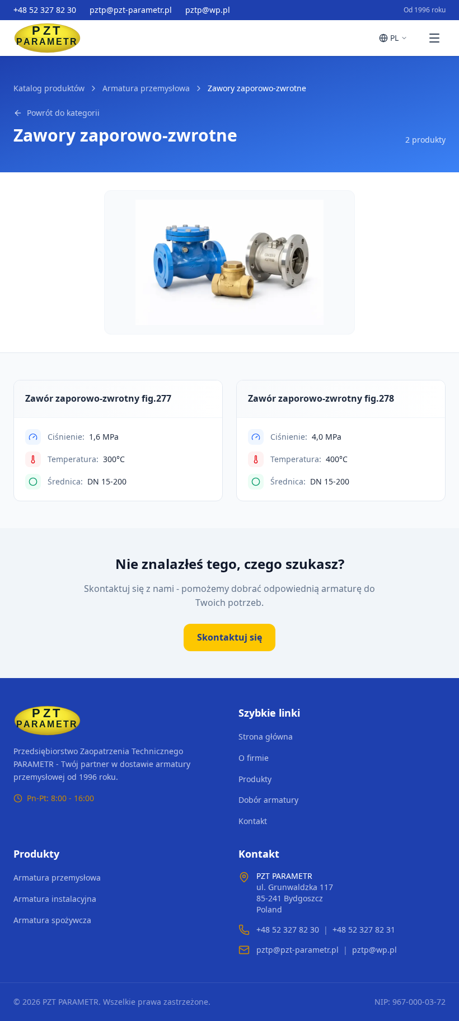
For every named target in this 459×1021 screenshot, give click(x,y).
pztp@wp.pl (207, 9)
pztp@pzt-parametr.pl (131, 9)
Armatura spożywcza (52, 920)
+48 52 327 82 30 (44, 9)
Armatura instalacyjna (54, 898)
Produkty (254, 779)
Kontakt (252, 821)
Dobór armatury (268, 799)
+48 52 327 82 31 (363, 929)
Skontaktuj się (229, 637)
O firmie (253, 757)
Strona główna (265, 736)
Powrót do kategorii (63, 112)
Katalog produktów (49, 88)
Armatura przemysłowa (146, 88)
